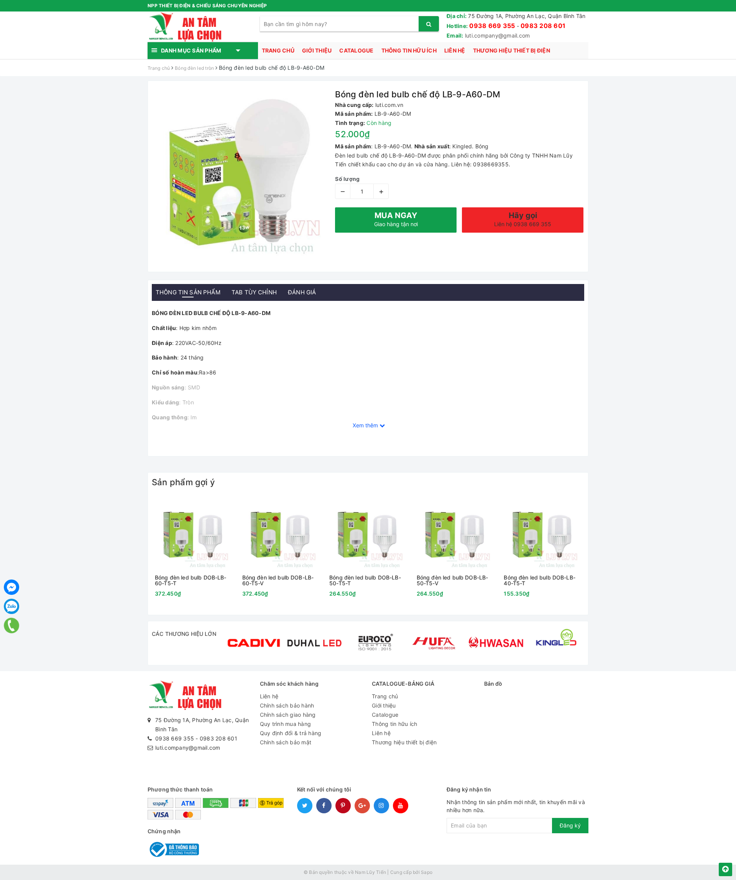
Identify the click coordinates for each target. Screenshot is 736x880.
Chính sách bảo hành (287, 705)
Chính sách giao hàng (288, 714)
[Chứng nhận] (173, 849)
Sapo (426, 872)
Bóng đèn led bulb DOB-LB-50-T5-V (452, 580)
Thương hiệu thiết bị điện (511, 50)
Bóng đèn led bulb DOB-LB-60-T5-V (278, 580)
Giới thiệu (317, 50)
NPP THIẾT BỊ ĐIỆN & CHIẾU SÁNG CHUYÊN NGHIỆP (207, 5)
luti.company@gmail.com (497, 35)
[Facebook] (11, 587)
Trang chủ (278, 50)
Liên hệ (454, 50)
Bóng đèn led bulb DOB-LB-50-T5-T (365, 580)
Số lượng (347, 179)
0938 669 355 (492, 26)
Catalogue (356, 50)
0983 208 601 (543, 26)
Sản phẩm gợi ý (183, 482)
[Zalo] (11, 606)
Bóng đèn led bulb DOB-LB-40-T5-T (539, 580)
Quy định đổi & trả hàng (291, 733)
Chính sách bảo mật (286, 742)
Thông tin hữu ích (409, 50)
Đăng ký (570, 825)
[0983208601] (11, 625)
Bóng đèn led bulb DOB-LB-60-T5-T (191, 580)
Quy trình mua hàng (285, 724)
